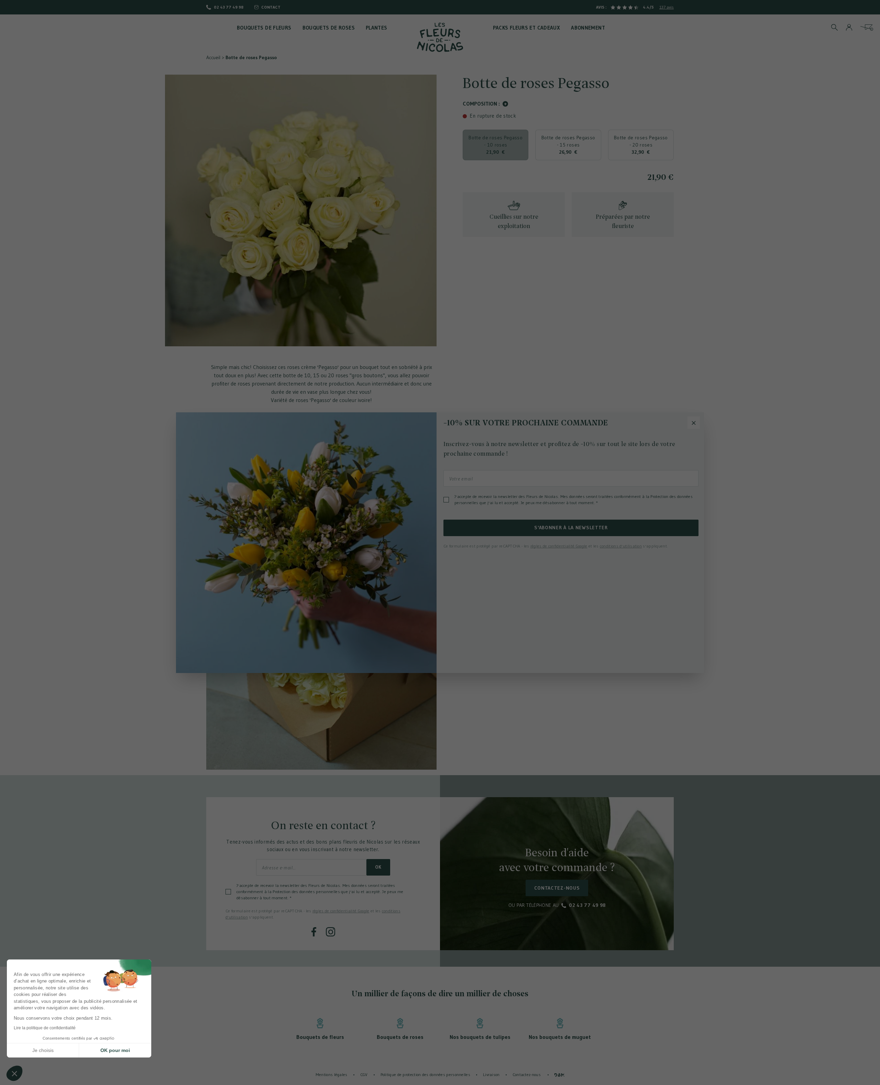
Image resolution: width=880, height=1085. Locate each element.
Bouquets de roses (328, 27)
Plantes (376, 27)
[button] (14, 1073)
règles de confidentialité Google (341, 910)
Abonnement (588, 27)
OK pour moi (115, 1050)
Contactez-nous (557, 888)
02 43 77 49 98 (228, 7)
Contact (270, 7)
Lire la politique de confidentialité (45, 1028)
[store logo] (440, 37)
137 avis (666, 7)
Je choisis (43, 1050)
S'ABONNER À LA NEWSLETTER (571, 527)
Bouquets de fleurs (264, 27)
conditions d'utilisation (621, 546)
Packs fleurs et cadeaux (526, 27)
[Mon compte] (849, 27)
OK (378, 867)
